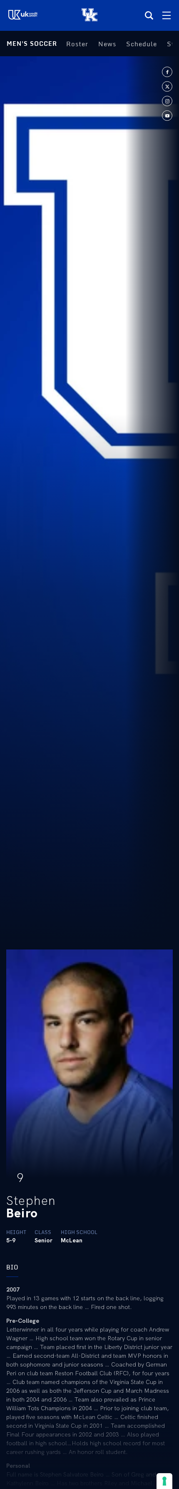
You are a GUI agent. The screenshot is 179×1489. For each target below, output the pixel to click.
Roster (77, 44)
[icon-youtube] (167, 115)
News (107, 44)
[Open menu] (166, 15)
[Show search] (149, 15)
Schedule (141, 44)
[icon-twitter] (167, 86)
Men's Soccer (32, 43)
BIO (12, 1267)
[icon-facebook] (167, 72)
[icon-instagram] (167, 101)
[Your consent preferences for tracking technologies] (164, 1481)
